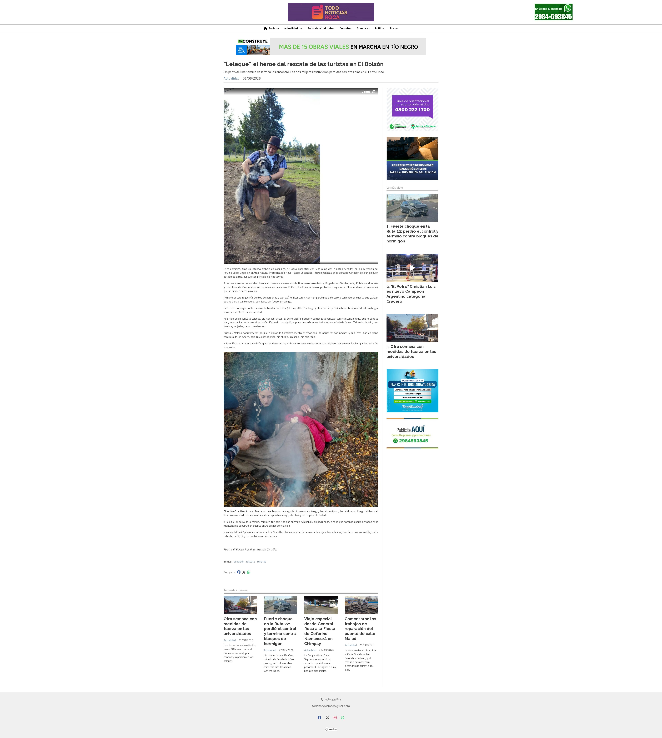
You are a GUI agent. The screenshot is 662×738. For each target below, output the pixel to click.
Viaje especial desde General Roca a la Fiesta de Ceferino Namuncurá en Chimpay (319, 631)
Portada (274, 28)
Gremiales (363, 28)
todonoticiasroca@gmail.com (331, 706)
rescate (250, 561)
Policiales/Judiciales (321, 28)
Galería (366, 92)
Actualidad (291, 28)
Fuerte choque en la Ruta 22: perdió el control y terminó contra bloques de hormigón (280, 631)
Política (379, 28)
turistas (261, 561)
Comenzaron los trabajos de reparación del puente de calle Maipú (360, 628)
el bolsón (239, 561)
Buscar (394, 28)
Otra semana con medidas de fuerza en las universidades (240, 626)
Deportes (345, 28)
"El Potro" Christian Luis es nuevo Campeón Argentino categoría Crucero (411, 294)
